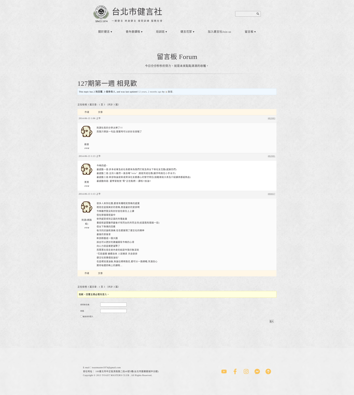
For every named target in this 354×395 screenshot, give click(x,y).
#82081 (271, 156)
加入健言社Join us (219, 31)
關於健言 (104, 31)
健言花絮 (186, 31)
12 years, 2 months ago (150, 92)
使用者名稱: (85, 305)
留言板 (249, 31)
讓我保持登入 (88, 317)
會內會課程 (133, 31)
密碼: (82, 311)
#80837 (271, 194)
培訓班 (160, 31)
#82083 (271, 118)
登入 (271, 321)
